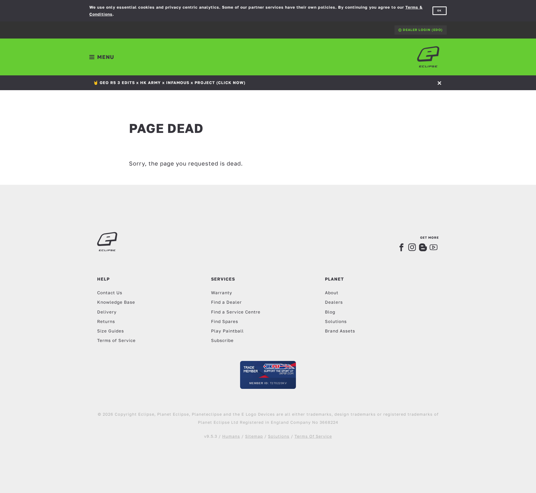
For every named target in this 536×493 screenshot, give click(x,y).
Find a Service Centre (235, 311)
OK (439, 10)
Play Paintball (227, 330)
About (331, 292)
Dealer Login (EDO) (422, 30)
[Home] (428, 57)
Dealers (334, 302)
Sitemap (254, 436)
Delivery (107, 311)
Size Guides (110, 330)
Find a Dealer (226, 302)
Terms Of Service (313, 436)
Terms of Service (116, 340)
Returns (106, 321)
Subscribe (222, 340)
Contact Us (109, 292)
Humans (231, 436)
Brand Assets (340, 330)
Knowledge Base (116, 302)
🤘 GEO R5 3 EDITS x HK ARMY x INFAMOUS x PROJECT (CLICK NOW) (169, 82)
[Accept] (440, 83)
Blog (330, 311)
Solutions (336, 321)
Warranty (221, 292)
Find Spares (224, 321)
